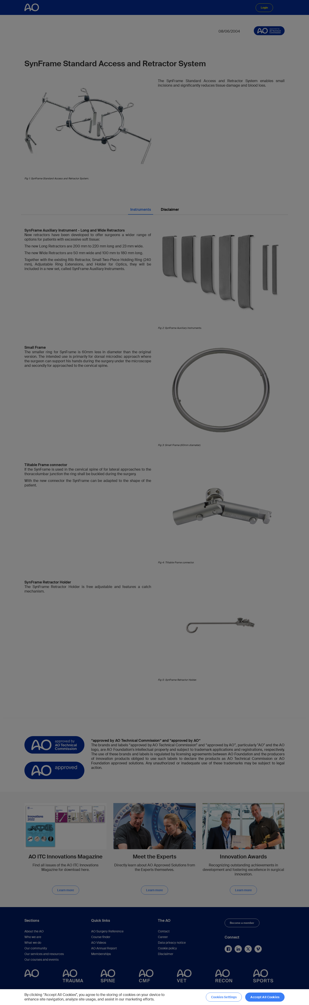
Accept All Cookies (264, 997)
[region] (154, 997)
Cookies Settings (224, 997)
